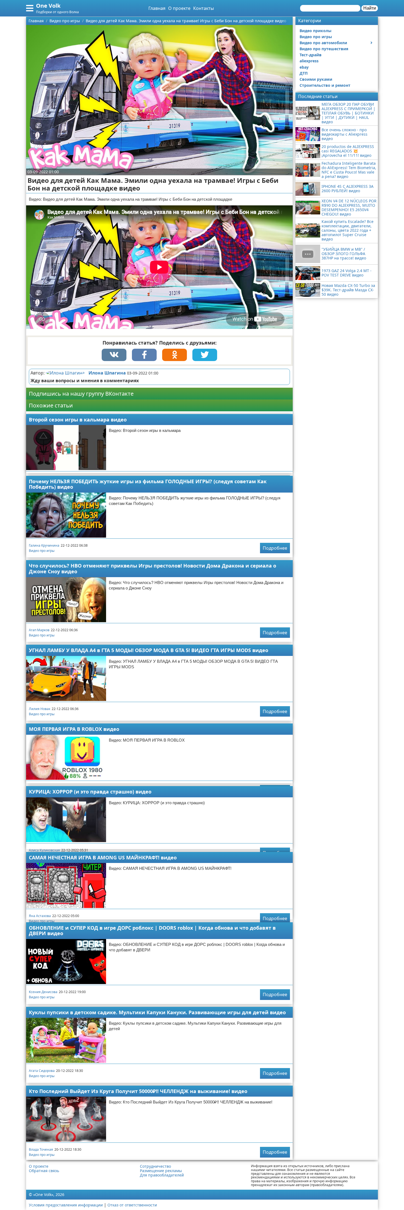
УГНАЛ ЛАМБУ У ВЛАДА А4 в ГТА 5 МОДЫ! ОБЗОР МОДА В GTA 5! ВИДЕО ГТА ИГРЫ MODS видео (148, 650)
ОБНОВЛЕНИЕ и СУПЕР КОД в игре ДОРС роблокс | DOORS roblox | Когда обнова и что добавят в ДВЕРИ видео (152, 930)
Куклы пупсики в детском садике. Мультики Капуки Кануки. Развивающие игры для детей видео (157, 1012)
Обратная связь (44, 1171)
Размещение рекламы (161, 1171)
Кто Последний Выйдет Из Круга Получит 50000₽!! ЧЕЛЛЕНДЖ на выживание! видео (138, 1091)
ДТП (304, 73)
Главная (156, 8)
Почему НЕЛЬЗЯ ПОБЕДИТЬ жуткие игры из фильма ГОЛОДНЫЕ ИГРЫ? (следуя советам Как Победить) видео (148, 484)
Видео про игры (41, 550)
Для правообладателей (162, 1175)
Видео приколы (315, 30)
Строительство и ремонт (325, 85)
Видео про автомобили (323, 42)
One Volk (48, 5)
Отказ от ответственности (132, 1205)
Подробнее (275, 548)
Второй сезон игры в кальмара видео (78, 419)
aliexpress (309, 60)
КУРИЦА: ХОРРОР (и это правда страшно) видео (90, 791)
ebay (304, 67)
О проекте (179, 8)
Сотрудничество (155, 1166)
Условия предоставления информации (66, 1205)
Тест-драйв (311, 54)
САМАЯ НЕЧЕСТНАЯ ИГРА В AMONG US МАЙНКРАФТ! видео (103, 857)
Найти (369, 8)
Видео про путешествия (324, 48)
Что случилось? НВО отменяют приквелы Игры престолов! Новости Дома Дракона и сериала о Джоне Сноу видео (152, 568)
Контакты (203, 8)
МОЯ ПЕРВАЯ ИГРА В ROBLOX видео (74, 729)
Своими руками (316, 79)
